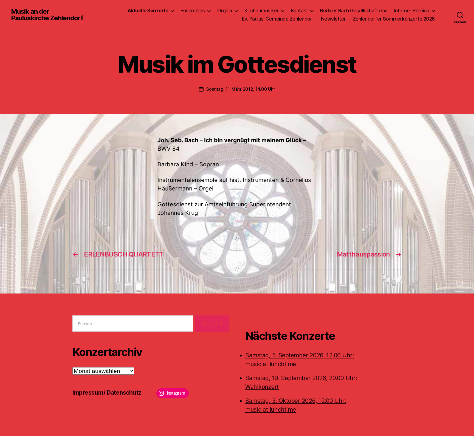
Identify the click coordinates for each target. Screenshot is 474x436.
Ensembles (192, 10)
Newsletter (333, 19)
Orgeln (224, 10)
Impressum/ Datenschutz (106, 392)
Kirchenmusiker (261, 10)
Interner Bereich (411, 10)
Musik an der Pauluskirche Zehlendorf (47, 14)
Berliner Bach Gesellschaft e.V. (353, 10)
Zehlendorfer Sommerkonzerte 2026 (394, 19)
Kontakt (299, 10)
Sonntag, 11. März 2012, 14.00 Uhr (240, 89)
